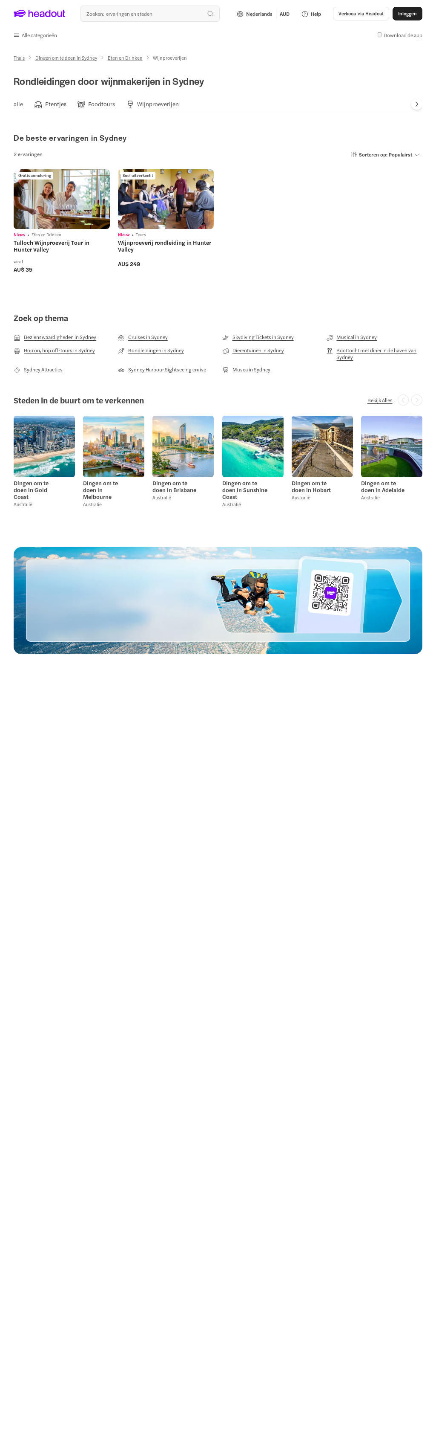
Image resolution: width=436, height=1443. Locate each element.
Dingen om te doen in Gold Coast (31, 490)
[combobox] (150, 13)
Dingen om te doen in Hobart (311, 486)
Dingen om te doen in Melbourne (100, 490)
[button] (35, 35)
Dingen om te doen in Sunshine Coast (244, 490)
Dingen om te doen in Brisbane (174, 486)
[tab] (18, 103)
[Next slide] (416, 104)
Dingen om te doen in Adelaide (382, 486)
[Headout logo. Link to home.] (40, 14)
